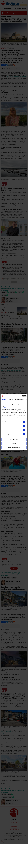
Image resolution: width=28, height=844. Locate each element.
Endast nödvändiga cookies (14, 447)
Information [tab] (10, 399)
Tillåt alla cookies (14, 439)
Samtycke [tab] (3, 399)
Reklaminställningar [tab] (19, 399)
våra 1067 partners (5, 407)
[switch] (25, 426)
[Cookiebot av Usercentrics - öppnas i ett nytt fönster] (21, 396)
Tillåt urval (14, 443)
